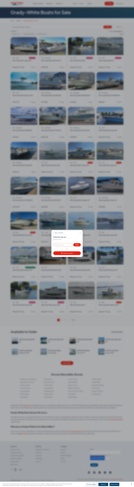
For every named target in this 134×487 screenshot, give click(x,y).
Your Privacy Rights (91, 484)
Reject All (103, 484)
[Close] (131, 484)
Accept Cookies (114, 484)
